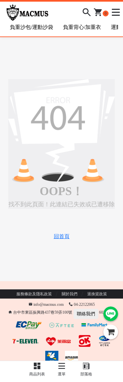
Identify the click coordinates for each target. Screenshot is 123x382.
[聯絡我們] (110, 313)
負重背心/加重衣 (82, 27)
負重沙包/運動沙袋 (31, 27)
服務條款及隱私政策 (34, 294)
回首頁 (62, 236)
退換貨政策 (97, 294)
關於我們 (69, 294)
